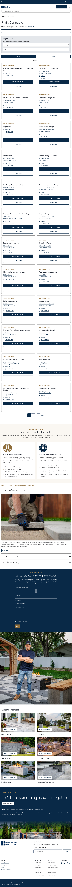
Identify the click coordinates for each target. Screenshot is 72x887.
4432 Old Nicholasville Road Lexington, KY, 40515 (10, 394)
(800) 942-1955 (9, 75)
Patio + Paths (38, 862)
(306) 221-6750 (9, 340)
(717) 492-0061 (9, 194)
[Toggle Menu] (69, 7)
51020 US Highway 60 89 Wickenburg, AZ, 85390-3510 (11, 363)
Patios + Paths (6, 734)
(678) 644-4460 (9, 279)
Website (7, 73)
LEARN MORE (18, 87)
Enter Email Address (39, 851)
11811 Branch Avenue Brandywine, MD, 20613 (9, 159)
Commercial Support (53, 867)
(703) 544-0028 (45, 194)
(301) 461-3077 (44, 136)
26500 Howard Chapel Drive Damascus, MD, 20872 (46, 130)
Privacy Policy (23, 882)
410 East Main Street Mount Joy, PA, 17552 (8, 188)
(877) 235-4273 (9, 132)
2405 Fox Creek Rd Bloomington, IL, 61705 (9, 305)
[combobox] (36, 45)
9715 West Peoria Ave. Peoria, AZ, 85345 (9, 101)
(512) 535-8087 (45, 369)
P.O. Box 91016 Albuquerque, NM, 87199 (45, 276)
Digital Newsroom (52, 875)
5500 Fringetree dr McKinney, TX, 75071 (44, 101)
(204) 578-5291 (45, 340)
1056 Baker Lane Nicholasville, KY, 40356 (45, 392)
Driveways (40, 734)
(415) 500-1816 (45, 311)
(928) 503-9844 (45, 78)
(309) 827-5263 (9, 311)
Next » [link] (42, 415)
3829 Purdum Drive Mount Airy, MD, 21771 (44, 159)
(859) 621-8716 (45, 398)
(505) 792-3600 (45, 281)
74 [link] (38, 415)
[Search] (68, 11)
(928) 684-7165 (9, 369)
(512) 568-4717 (45, 252)
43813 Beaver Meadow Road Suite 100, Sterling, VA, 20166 (46, 188)
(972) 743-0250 (45, 107)
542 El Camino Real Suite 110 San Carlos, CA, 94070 (46, 217)
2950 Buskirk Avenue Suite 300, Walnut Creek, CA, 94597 (12, 217)
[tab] (18, 56)
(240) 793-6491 (45, 165)
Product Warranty (52, 872)
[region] (36, 523)
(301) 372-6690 (9, 165)
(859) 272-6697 (9, 400)
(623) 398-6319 (9, 107)
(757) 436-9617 (9, 252)
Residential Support (52, 865)
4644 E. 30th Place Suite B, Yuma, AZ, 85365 (45, 72)
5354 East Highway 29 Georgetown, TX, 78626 (45, 247)
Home (4, 16)
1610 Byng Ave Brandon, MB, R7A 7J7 (44, 334)
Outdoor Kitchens (43, 758)
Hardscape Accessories (45, 782)
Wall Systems (6, 758)
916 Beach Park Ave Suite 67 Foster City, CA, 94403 (46, 305)
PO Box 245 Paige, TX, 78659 (43, 363)
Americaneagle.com (15, 884)
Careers (50, 870)
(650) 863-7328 (45, 223)
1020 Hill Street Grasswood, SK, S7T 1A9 (9, 334)
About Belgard (51, 862)
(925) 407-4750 (9, 223)
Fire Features (6, 782)
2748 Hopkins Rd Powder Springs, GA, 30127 (10, 276)
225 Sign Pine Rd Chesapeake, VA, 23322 (9, 247)
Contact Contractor (18, 82)
